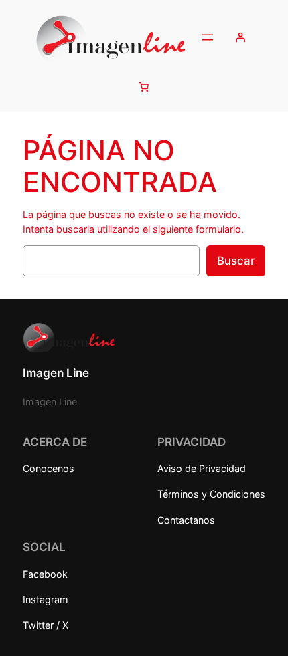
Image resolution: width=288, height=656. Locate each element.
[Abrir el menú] (208, 37)
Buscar (236, 260)
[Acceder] (240, 37)
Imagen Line (56, 373)
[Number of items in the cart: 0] (144, 86)
